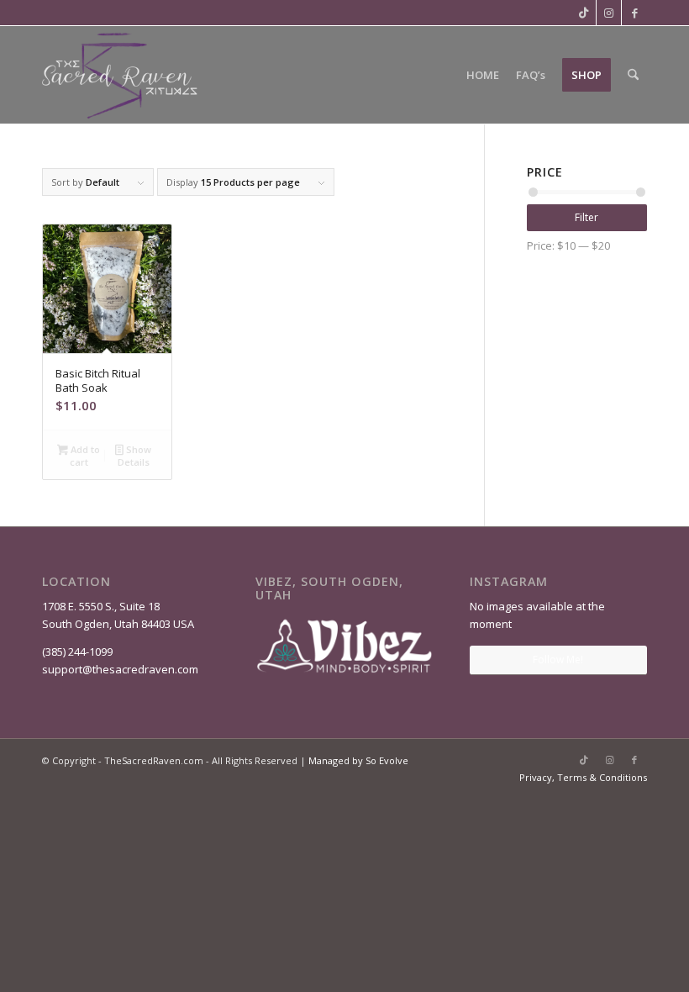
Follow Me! (558, 659)
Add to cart (84, 455)
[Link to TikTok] (583, 12)
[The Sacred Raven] (121, 75)
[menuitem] (483, 75)
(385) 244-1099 (77, 651)
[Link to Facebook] (634, 12)
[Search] (633, 75)
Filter (586, 217)
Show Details (134, 455)
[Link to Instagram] (609, 12)
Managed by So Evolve (358, 760)
